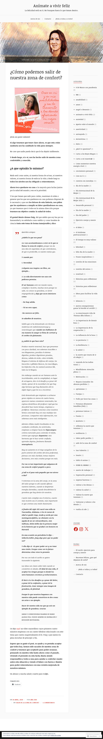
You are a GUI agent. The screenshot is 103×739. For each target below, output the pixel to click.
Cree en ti (80, 176)
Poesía (78, 416)
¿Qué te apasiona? (83, 149)
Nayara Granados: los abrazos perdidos (83, 383)
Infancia (79, 301)
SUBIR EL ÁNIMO (82, 465)
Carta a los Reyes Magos (85, 154)
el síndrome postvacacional (79, 233)
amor (78, 104)
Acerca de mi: (35, 19)
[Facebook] (75, 529)
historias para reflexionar (86, 286)
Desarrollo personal (83, 205)
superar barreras (82, 480)
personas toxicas (82, 411)
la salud (79, 350)
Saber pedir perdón (83, 438)
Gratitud (79, 274)
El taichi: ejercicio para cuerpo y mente (84, 551)
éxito (78, 144)
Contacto (48, 19)
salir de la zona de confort (27, 702)
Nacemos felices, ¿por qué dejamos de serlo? (85, 558)
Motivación (80, 377)
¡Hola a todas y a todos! (64, 19)
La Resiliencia (81, 345)
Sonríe (78, 455)
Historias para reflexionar (86, 279)
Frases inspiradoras (84, 257)
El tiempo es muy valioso (86, 239)
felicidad (79, 247)
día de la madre (82, 186)
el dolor (79, 227)
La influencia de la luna (85, 335)
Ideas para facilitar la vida (86, 293)
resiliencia (80, 433)
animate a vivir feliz (84, 114)
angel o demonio (82, 109)
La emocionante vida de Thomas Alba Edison (84, 314)
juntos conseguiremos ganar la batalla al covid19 (84, 307)
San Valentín (81, 450)
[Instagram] (81, 529)
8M (77, 95)
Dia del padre (81, 215)
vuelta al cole (81, 509)
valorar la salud (82, 490)
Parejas (79, 394)
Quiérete (79, 421)
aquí (18, 628)
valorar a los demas (84, 485)
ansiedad (79, 119)
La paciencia (81, 340)
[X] (86, 529)
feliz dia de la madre (84, 252)
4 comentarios (49, 702)
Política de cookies (56, 735)
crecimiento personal (84, 171)
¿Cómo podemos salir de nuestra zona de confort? (36, 75)
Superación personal (84, 475)
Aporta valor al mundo (85, 124)
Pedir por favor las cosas (85, 399)
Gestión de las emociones (86, 262)
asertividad (80, 129)
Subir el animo (82, 460)
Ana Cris (33, 700)
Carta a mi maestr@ (84, 159)
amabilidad (80, 99)
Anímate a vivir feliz (51, 5)
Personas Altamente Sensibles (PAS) (82, 405)
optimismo (80, 389)
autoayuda (80, 134)
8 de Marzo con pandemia (86, 87)
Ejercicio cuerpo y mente (86, 220)
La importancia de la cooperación (83, 329)
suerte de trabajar (83, 470)
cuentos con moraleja (84, 181)
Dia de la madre (82, 210)
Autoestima (80, 139)
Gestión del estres (83, 269)
